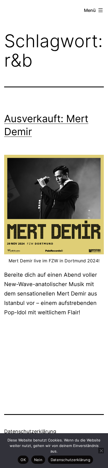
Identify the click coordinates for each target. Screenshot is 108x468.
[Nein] (101, 450)
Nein (38, 459)
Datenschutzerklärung (30, 431)
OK (23, 459)
